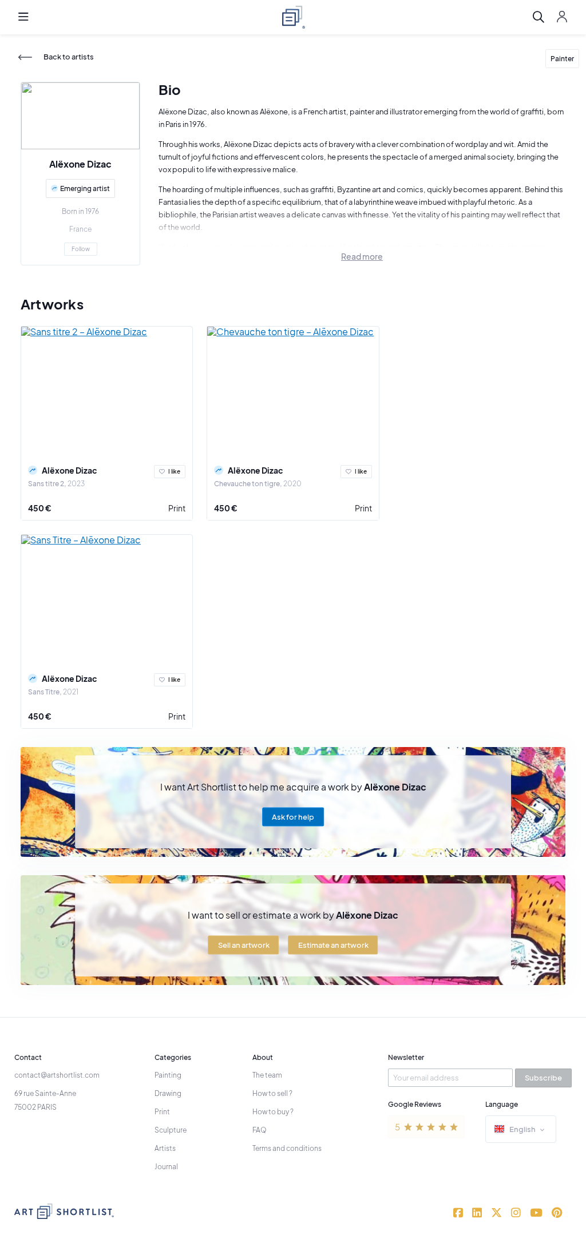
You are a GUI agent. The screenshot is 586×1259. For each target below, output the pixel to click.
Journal (166, 1166)
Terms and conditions (287, 1148)
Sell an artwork (244, 945)
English (522, 1129)
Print (176, 508)
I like (174, 471)
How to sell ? (272, 1093)
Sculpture (171, 1130)
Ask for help (293, 816)
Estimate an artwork (333, 945)
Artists (165, 1148)
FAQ (259, 1130)
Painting (168, 1075)
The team (267, 1075)
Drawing (168, 1093)
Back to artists (68, 57)
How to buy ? (273, 1111)
